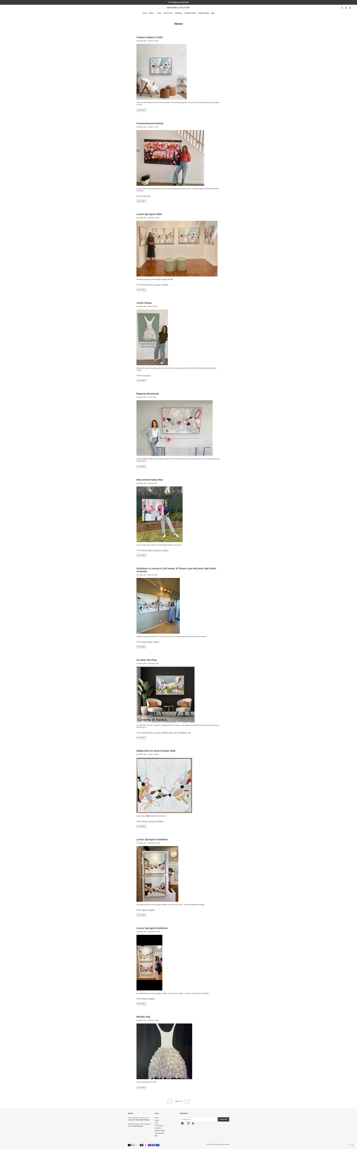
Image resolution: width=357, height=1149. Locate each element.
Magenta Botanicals (147, 393)
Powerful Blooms (182, 732)
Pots (174, 732)
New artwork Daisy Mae (149, 479)
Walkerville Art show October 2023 (155, 750)
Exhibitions (158, 1128)
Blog (156, 1135)
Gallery (157, 1120)
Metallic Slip (143, 1016)
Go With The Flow (146, 660)
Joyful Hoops (144, 302)
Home (156, 1118)
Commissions (159, 1125)
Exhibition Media (160, 1130)
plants (171, 732)
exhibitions (165, 284)
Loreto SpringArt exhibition (152, 839)
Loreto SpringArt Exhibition (152, 928)
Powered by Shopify (224, 1144)
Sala (189, 732)
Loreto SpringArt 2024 (149, 214)
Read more (141, 110)
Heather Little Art (178, 8)
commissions (147, 196)
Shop (156, 1123)
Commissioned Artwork (149, 123)
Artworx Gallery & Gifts (149, 37)
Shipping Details (159, 1133)
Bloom (150, 284)
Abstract (145, 284)
